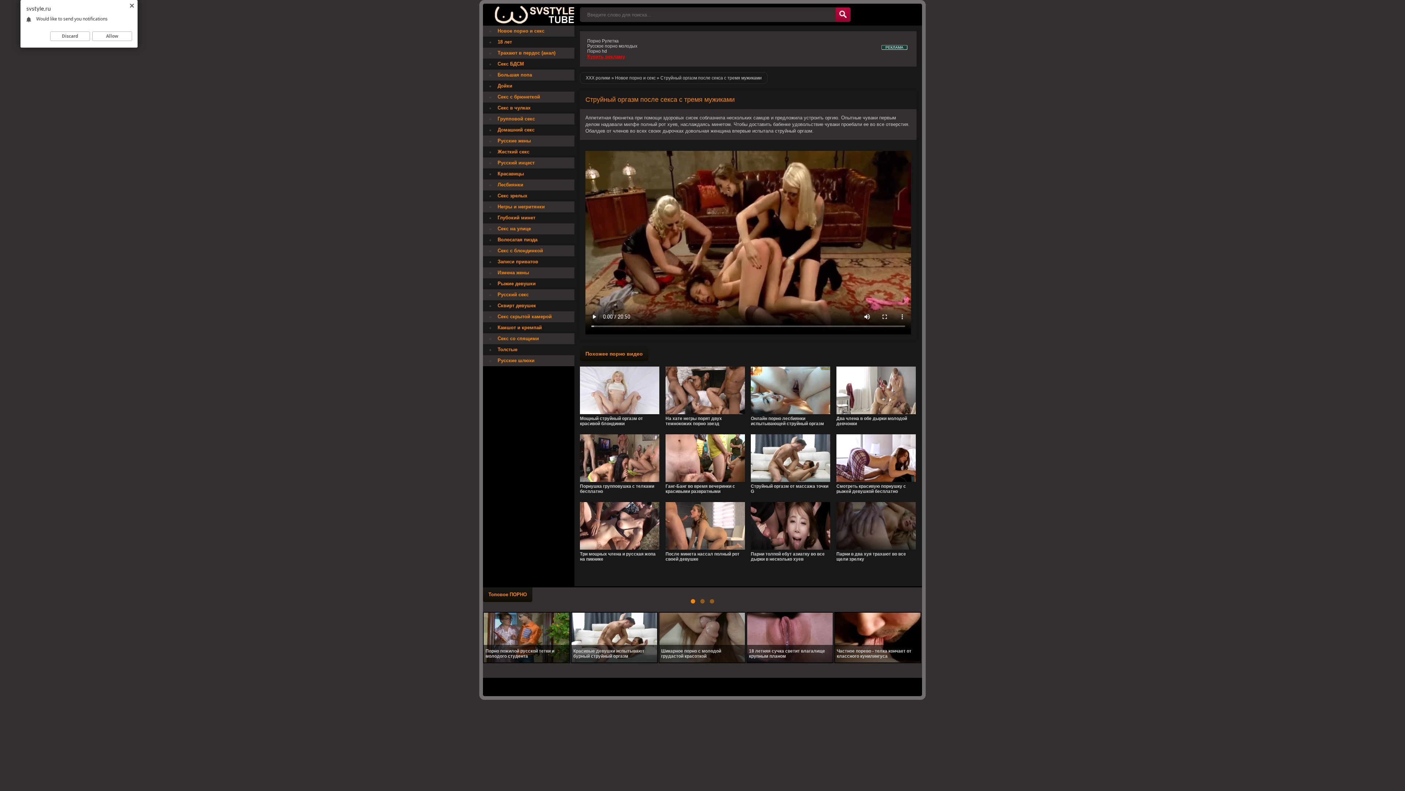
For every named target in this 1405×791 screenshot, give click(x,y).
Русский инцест (516, 163)
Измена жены (513, 272)
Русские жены (514, 141)
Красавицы (511, 174)
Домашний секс (516, 130)
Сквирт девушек (517, 305)
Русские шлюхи (516, 360)
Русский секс (513, 294)
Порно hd (597, 51)
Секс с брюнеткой (519, 97)
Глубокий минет (516, 217)
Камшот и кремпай (520, 327)
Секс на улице (514, 228)
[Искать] (843, 14)
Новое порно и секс (521, 31)
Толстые (507, 349)
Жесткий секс (513, 152)
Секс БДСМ (511, 64)
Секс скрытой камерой (525, 316)
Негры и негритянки (521, 206)
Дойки (505, 86)
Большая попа (515, 75)
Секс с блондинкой (520, 250)
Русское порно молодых (612, 46)
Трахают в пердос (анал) (526, 53)
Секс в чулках (514, 108)
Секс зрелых (512, 195)
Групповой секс (516, 119)
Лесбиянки (510, 184)
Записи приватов (518, 261)
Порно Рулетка (603, 41)
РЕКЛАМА (894, 47)
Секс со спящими (518, 338)
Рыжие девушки (517, 283)
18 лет (505, 42)
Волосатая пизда (517, 239)
